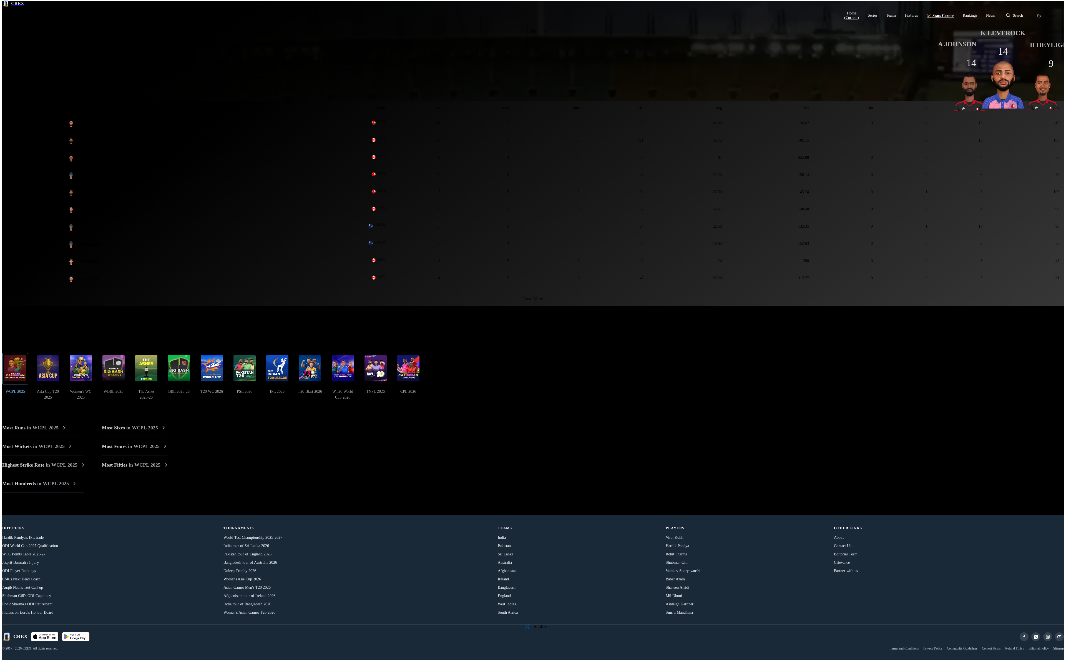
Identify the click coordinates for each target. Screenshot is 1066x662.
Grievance (842, 562)
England (504, 596)
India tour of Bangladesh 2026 (247, 604)
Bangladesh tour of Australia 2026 (250, 562)
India (502, 537)
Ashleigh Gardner (679, 604)
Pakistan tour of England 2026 (247, 554)
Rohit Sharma (676, 554)
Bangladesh (507, 587)
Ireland (503, 579)
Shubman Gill (677, 562)
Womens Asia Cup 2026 (242, 579)
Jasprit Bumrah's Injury (20, 562)
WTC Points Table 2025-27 (24, 554)
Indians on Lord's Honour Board (27, 612)
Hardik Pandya (677, 546)
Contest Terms (991, 648)
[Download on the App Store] (45, 636)
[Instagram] (1047, 636)
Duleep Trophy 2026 (239, 571)
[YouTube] (1059, 636)
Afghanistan (507, 571)
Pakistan (504, 546)
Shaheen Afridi (677, 587)
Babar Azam (675, 579)
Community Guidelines (962, 648)
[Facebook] (1024, 636)
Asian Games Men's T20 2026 (247, 587)
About (839, 537)
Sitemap (1058, 648)
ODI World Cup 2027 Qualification (30, 546)
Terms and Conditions (904, 648)
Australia (505, 562)
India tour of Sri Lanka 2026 (246, 546)
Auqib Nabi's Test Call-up (22, 587)
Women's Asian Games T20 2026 (249, 612)
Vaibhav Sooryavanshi (683, 571)
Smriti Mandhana (679, 612)
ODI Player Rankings (19, 571)
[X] (1035, 636)
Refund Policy (1014, 648)
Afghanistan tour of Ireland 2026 (249, 596)
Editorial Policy (1039, 648)
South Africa (508, 612)
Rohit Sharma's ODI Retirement (27, 604)
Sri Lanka (505, 554)
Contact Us (842, 546)
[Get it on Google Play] (76, 636)
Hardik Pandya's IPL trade (23, 537)
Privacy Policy (932, 648)
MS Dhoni (674, 596)
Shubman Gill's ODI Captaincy (26, 596)
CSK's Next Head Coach (21, 579)
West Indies (507, 604)
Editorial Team (846, 554)
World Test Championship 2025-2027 (252, 537)
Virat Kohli (674, 537)
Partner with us (846, 571)
